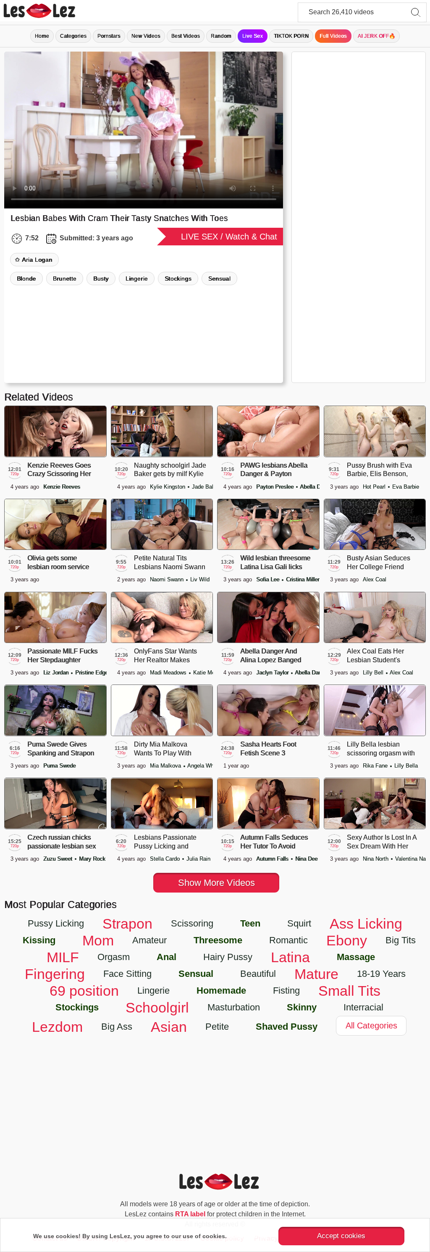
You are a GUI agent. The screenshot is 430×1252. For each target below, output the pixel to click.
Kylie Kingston (168, 487)
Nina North (376, 859)
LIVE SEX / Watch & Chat (229, 236)
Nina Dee (306, 859)
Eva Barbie (405, 487)
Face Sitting (127, 973)
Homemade (221, 990)
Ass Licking (366, 923)
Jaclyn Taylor (273, 672)
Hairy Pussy (227, 957)
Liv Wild (200, 579)
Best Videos (185, 36)
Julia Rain (198, 859)
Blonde (26, 278)
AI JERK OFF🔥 (377, 36)
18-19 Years (381, 973)
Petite (217, 1026)
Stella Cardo (165, 859)
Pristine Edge (91, 672)
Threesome (218, 940)
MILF (63, 957)
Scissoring (192, 923)
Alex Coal (374, 579)
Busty (101, 278)
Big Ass (116, 1026)
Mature (316, 974)
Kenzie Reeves (61, 487)
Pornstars (109, 36)
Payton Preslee (275, 487)
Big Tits (400, 940)
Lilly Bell (374, 672)
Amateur (149, 940)
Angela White (203, 766)
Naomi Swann (167, 579)
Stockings (178, 278)
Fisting (286, 990)
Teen (250, 923)
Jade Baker (206, 487)
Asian (169, 1026)
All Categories (371, 1025)
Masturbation (233, 1007)
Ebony (346, 940)
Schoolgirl (157, 1007)
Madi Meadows (169, 672)
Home (42, 36)
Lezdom (57, 1026)
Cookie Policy (248, 1236)
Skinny (302, 1007)
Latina (290, 957)
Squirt (299, 923)
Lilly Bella (406, 766)
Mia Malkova (166, 766)
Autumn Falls (273, 859)
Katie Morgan (209, 672)
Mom (98, 940)
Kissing (39, 940)
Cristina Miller (302, 579)
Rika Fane (376, 766)
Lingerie (137, 278)
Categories (73, 36)
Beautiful (258, 973)
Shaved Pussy (286, 1026)
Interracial (363, 1007)
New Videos (145, 36)
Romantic (288, 940)
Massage (356, 957)
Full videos (333, 36)
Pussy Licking (56, 923)
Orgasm (113, 957)
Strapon (127, 923)
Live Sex (252, 36)
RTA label (190, 1214)
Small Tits (349, 990)
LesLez (50, 11)
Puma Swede (59, 766)
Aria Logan (37, 259)
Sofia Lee (268, 579)
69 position (84, 990)
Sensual (219, 278)
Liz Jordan (56, 672)
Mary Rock (92, 859)
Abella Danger (317, 487)
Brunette (64, 278)
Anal (166, 957)
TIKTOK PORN (291, 36)
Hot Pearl (375, 487)
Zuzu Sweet (58, 859)
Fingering (55, 974)
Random (221, 36)
